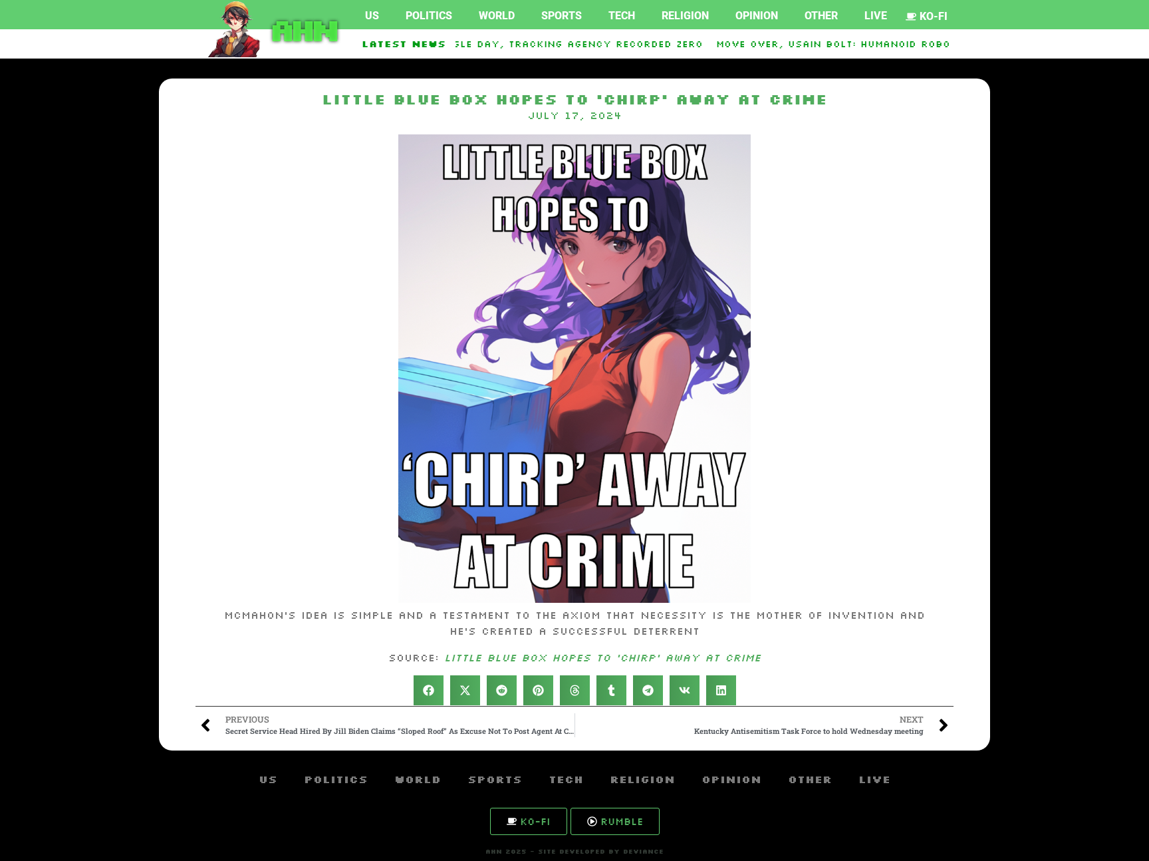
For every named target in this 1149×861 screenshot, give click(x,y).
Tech (621, 15)
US (372, 15)
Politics (429, 15)
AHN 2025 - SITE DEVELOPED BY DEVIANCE (574, 851)
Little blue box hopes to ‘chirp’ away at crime (602, 657)
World (497, 15)
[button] (429, 690)
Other (821, 15)
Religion (685, 15)
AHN (301, 29)
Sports (561, 15)
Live (875, 15)
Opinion (756, 15)
